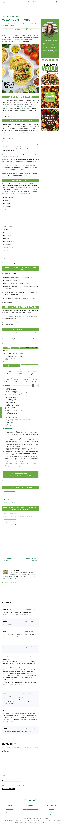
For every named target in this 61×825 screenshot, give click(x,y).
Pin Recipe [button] (30, 365)
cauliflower (23, 108)
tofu (35, 106)
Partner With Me (51, 813)
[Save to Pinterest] (1, 412)
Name (4, 775)
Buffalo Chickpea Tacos (10, 513)
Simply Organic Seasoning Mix (23, 193)
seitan (3, 108)
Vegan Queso (7, 499)
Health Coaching (52, 811)
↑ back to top (30, 800)
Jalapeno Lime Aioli (9, 497)
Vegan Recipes (16, 16)
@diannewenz (20, 475)
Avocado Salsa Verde (9, 491)
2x (35, 385)
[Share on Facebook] (1, 408)
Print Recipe (24, 32)
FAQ (51, 814)
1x (32, 385)
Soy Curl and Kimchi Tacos (11, 524)
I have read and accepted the (15, 785)
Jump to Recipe (17, 32)
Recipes (9, 16)
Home (3, 16)
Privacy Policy (23, 785)
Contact (51, 809)
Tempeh (29, 108)
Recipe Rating (5, 750)
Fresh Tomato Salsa (9, 502)
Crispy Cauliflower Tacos (10, 522)
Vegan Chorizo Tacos (10, 519)
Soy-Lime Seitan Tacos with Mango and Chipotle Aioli (18, 516)
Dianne (7, 350)
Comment (5, 755)
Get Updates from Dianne (30, 809)
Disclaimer (9, 813)
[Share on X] (1, 410)
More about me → (50, 55)
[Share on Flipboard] (1, 415)
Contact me (52, 50)
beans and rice (20, 106)
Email (4, 780)
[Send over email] (1, 417)
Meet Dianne (9, 809)
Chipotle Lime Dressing (10, 494)
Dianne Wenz (12, 572)
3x (37, 385)
